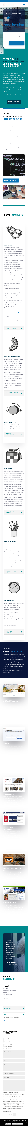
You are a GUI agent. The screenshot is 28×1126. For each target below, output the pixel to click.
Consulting (7, 1038)
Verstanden (8, 1123)
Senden (21, 1114)
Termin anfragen (13, 101)
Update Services (8, 1048)
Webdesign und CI (8, 1044)
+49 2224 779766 (9, 0)
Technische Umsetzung (9, 1041)
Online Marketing (8, 1046)
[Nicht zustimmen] (26, 1122)
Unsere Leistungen (16, 43)
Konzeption (7, 1040)
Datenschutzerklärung (17, 1123)
